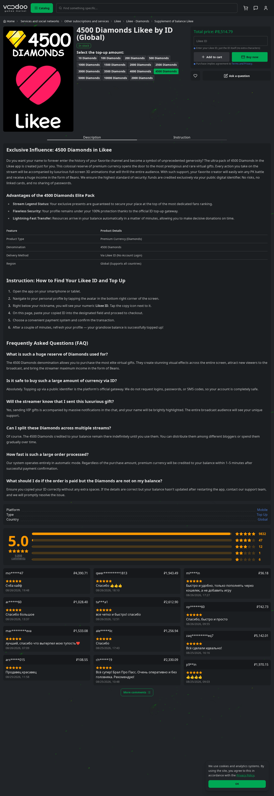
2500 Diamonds (166, 65)
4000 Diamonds (140, 71)
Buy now (252, 57)
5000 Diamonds (89, 78)
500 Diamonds (159, 58)
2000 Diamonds (140, 65)
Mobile (262, 510)
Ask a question (239, 76)
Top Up (262, 514)
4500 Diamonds (166, 71)
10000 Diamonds (115, 78)
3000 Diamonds (89, 71)
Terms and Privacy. (242, 63)
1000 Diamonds (89, 65)
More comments (134, 692)
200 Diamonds (135, 58)
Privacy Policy (245, 775)
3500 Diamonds (114, 71)
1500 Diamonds (114, 65)
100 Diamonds (111, 58)
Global (263, 519)
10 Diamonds (87, 58)
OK (237, 784)
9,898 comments (18, 557)
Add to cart (214, 57)
